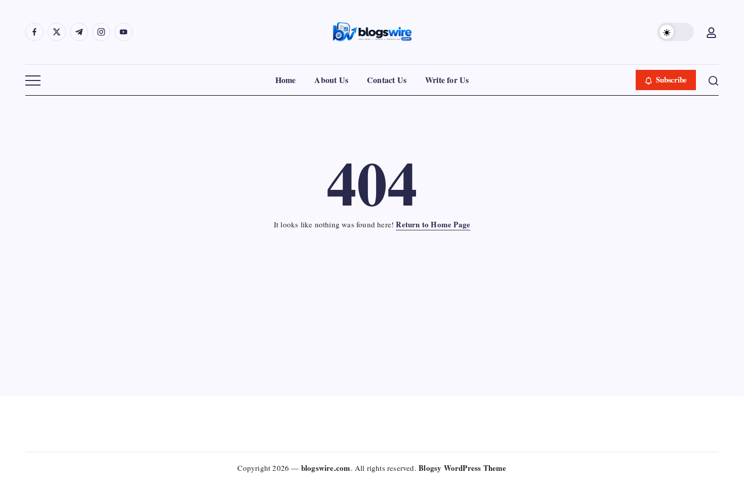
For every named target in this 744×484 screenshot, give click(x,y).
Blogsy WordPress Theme (462, 467)
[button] (675, 32)
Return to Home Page (433, 224)
